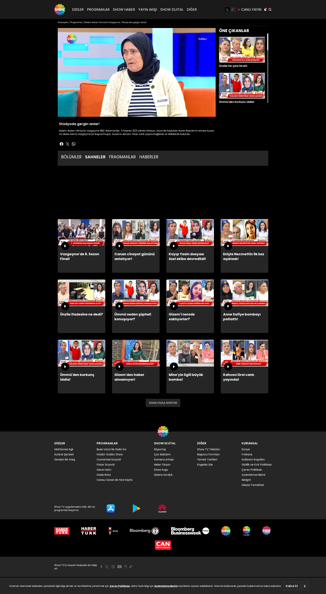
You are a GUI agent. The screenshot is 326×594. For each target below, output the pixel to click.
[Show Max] (267, 531)
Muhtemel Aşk (63, 449)
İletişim (246, 480)
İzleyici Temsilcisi (253, 485)
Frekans (247, 454)
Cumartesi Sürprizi (109, 459)
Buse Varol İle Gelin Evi (111, 449)
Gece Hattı (104, 470)
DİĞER (192, 9)
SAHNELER (95, 157)
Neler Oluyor (162, 465)
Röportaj (160, 449)
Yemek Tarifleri (207, 459)
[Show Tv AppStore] (111, 508)
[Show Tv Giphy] (125, 566)
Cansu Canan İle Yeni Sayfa (114, 480)
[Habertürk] (61, 531)
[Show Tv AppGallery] (162, 508)
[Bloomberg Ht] (144, 531)
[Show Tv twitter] (67, 144)
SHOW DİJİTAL (171, 9)
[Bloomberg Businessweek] (190, 531)
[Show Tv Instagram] (113, 566)
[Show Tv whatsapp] (73, 144)
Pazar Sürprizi (106, 465)
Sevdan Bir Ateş (64, 459)
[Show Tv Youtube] (119, 566)
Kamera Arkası (164, 459)
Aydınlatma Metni (166, 586)
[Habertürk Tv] (88, 531)
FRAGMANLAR (122, 157)
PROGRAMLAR (98, 9)
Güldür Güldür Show (110, 454)
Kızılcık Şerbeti (64, 454)
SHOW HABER (124, 9)
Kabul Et (292, 586)
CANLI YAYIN (251, 9)
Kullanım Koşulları (253, 459)
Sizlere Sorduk (163, 475)
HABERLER (148, 157)
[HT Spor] (113, 531)
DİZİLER (78, 9)
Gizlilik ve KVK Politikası (257, 465)
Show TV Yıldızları (208, 449)
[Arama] (270, 9)
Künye (246, 449)
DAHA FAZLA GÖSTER (163, 403)
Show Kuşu (161, 470)
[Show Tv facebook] (61, 144)
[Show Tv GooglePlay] (136, 508)
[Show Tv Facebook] (101, 566)
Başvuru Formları (208, 454)
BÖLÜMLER (71, 157)
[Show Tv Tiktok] (130, 566)
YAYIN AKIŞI (147, 9)
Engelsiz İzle (205, 465)
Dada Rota (104, 475)
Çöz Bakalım (162, 454)
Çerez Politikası (120, 586)
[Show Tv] (59, 9)
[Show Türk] (246, 531)
